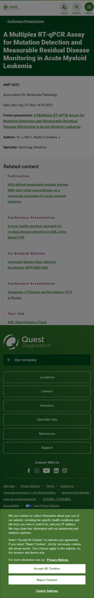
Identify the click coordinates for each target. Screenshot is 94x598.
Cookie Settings (47, 591)
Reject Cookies (47, 580)
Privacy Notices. (58, 560)
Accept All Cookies (47, 568)
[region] (47, 553)
